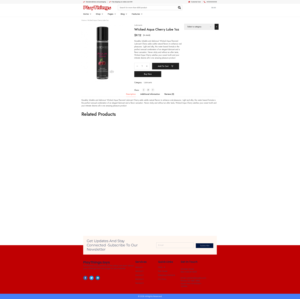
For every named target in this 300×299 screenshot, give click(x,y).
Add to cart (163, 66)
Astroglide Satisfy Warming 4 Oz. (95, 160)
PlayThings (97, 7)
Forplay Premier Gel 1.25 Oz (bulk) (130, 211)
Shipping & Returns (166, 275)
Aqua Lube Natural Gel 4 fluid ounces (163, 160)
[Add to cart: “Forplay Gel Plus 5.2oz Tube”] (128, 150)
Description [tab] (131, 94)
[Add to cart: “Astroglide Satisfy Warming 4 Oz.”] (94, 150)
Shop (98, 14)
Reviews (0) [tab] (169, 94)
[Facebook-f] (85, 278)
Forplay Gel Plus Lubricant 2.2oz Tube (198, 160)
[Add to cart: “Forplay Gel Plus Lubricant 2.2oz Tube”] (196, 149)
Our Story (162, 279)
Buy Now (148, 74)
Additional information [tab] (150, 94)
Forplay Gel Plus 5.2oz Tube (128, 160)
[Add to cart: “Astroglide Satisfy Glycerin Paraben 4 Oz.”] (162, 200)
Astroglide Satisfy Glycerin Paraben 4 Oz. (165, 211)
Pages (110, 14)
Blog (123, 14)
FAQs (160, 267)
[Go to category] (217, 27)
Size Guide (162, 271)
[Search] (179, 7)
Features (136, 14)
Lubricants (138, 25)
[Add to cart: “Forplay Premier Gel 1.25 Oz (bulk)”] (128, 201)
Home (86, 14)
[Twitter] (91, 278)
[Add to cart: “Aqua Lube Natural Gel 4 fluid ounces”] (162, 149)
